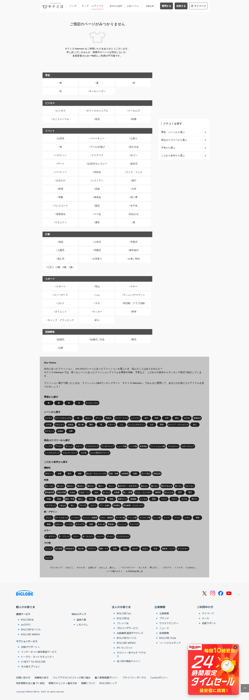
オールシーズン (97, 91)
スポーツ (61, 286)
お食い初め (134, 258)
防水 (69, 474)
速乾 (80, 474)
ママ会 (97, 214)
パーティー (61, 172)
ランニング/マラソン (134, 295)
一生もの (62, 505)
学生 (155, 549)
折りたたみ (169, 492)
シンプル (69, 524)
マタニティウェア (69, 453)
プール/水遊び (97, 146)
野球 (134, 311)
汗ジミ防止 (146, 474)
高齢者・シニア (168, 549)
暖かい (101, 486)
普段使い (111, 524)
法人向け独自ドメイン (128, 661)
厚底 (154, 499)
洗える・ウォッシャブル (96, 474)
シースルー (75, 518)
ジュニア (49, 549)
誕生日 (134, 163)
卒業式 (134, 242)
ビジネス (61, 110)
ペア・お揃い (104, 505)
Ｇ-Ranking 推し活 (134, 571)
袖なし (81, 499)
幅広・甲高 (70, 499)
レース (167, 518)
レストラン (97, 180)
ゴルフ (60, 303)
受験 (60, 197)
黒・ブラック (64, 536)
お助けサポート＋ (30, 647)
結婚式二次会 (97, 339)
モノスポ (142, 567)
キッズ (85, 5)
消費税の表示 (41, 677)
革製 (197, 518)
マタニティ (61, 222)
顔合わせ (134, 214)
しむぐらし (82, 624)
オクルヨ (81, 567)
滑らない (60, 486)
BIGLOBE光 (27, 619)
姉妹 (125, 549)
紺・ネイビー (88, 536)
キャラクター (183, 549)
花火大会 (134, 146)
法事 (60, 348)
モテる (184, 499)
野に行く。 (155, 567)
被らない (155, 486)
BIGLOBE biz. (124, 613)
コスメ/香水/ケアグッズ (100, 453)
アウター (59, 446)
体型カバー (122, 499)
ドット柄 (157, 518)
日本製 (101, 499)
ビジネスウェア (92, 446)
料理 (60, 188)
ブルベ (174, 499)
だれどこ (69, 567)
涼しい (111, 486)
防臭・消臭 (113, 474)
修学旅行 (134, 250)
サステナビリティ (168, 623)
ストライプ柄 (144, 518)
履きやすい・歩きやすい (128, 486)
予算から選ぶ (168, 147)
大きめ (72, 492)
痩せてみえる (166, 486)
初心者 (81, 549)
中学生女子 (70, 549)
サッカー (97, 311)
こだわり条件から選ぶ (173, 155)
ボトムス (69, 446)
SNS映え (117, 505)
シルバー (100, 536)
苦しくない (49, 486)
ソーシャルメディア (170, 642)
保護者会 (61, 214)
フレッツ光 (123, 623)
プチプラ (83, 505)
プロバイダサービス (127, 628)
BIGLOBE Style (167, 638)
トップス (49, 446)
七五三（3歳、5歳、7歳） (61, 267)
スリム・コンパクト (143, 492)
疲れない (91, 486)
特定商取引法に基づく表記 (30, 683)
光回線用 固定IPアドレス (130, 633)
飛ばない (81, 486)
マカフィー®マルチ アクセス (131, 654)
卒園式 (97, 250)
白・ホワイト (50, 536)
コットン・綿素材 (89, 518)
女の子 (135, 549)
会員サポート (209, 623)
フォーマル (134, 524)
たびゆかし (191, 567)
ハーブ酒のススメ (114, 571)
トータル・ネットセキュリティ (37, 656)
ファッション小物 (157, 446)
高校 (97, 188)
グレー (76, 536)
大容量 (116, 492)
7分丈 (91, 499)
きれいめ (101, 524)
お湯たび (92, 567)
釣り (97, 320)
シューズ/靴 (122, 446)
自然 (91, 524)
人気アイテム (133, 6)
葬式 (134, 339)
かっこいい (122, 524)
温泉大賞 (81, 619)
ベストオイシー (128, 567)
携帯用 (158, 492)
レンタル (143, 499)
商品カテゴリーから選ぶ (174, 140)
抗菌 (135, 474)
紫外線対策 (49, 492)
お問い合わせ (23, 677)
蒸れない (71, 486)
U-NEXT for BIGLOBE (33, 661)
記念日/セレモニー (97, 163)
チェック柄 (132, 518)
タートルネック (61, 518)
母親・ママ (103, 549)
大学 (134, 188)
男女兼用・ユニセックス (133, 505)
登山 (97, 286)
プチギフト (92, 549)
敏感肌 (133, 499)
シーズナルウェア (52, 453)
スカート (79, 446)
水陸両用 (125, 474)
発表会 (97, 197)
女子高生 (59, 549)
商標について (88, 683)
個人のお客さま (25, 607)
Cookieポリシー (159, 677)
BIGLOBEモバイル (31, 629)
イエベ (164, 499)
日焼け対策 (61, 492)
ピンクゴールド (123, 536)
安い (73, 505)
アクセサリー (173, 446)
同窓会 (97, 172)
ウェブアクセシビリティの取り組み (72, 677)
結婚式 (60, 339)
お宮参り (97, 258)
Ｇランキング (56, 567)
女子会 (134, 205)
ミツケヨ (178, 567)
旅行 (134, 180)
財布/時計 (144, 446)
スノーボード (61, 295)
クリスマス (97, 155)
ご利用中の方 (205, 607)
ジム (97, 295)
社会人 (145, 549)
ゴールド (110, 536)
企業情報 (159, 607)
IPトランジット (125, 647)
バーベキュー (97, 138)
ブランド (164, 618)
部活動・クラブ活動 (134, 303)
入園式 (60, 250)
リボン (187, 518)
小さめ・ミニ (84, 492)
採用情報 (164, 633)
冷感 (59, 474)
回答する (181, 6)
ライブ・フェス (134, 172)
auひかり (26, 624)
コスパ (93, 505)
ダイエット (61, 311)
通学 (97, 222)
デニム (48, 518)
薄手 (190, 492)
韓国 (111, 499)
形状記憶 (157, 474)
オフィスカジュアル (97, 110)
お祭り (134, 138)
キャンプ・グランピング (61, 320)
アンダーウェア (107, 446)
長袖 (59, 499)
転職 (134, 119)
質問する (166, 6)
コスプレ (49, 558)
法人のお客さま (121, 607)
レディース (97, 5)
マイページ (200, 6)
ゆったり (106, 492)
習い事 (134, 197)
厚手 (180, 492)
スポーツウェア (187, 446)
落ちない (144, 486)
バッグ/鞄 (133, 446)
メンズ (73, 5)
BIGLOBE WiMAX (30, 634)
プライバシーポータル (134, 677)
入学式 (97, 242)
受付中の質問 (116, 6)
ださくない (189, 486)
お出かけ (61, 180)
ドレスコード (61, 205)
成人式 (60, 258)
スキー (134, 286)
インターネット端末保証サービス (39, 651)
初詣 (60, 242)
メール (205, 618)
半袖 (49, 499)
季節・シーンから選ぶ (173, 132)
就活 (97, 119)
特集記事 (150, 6)
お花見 (60, 138)
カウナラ (167, 567)
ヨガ (97, 303)
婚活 (97, 205)
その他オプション (30, 666)
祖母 (115, 549)
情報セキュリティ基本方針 (63, 683)
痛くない (178, 486)
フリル (177, 518)
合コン (134, 155)
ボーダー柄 (120, 518)
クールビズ (134, 110)
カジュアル (80, 524)
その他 (83, 453)
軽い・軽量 (127, 492)
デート (60, 163)
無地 (49, 524)
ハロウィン (61, 155)
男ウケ (194, 499)
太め (96, 492)
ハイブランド (50, 505)
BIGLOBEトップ (108, 683)
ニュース (164, 628)
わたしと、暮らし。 (108, 567)
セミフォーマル (61, 119)
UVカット (49, 474)
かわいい (59, 524)
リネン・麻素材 (106, 518)
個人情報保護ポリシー (106, 677)
